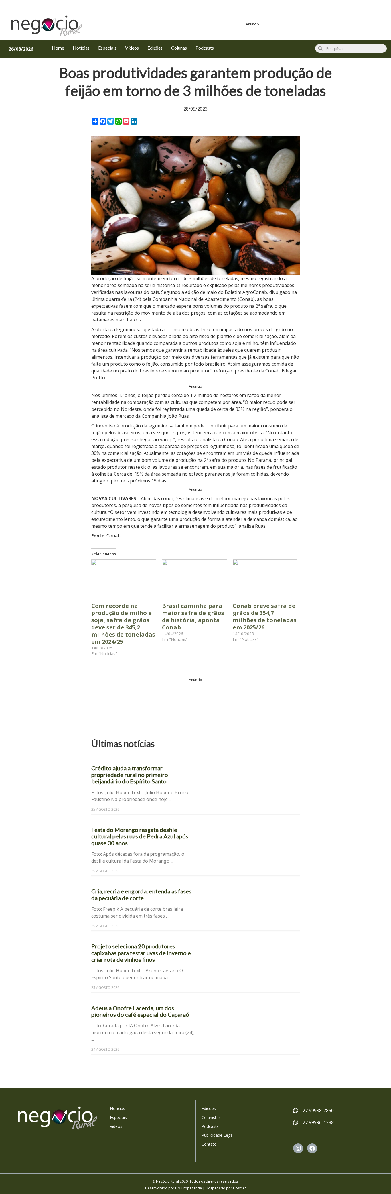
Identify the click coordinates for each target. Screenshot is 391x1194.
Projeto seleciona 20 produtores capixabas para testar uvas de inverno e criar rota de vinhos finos (141, 953)
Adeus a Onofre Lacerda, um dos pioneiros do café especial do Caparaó (140, 1011)
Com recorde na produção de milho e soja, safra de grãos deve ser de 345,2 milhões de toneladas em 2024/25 (123, 623)
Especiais (118, 1117)
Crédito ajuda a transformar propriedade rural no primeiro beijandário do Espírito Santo (129, 775)
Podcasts (210, 1126)
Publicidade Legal (218, 1135)
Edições (209, 1108)
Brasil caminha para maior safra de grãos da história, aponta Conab (193, 616)
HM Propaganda (188, 1188)
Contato (209, 1144)
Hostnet (239, 1188)
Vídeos (116, 1126)
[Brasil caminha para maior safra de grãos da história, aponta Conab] (194, 578)
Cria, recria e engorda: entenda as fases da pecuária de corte (141, 894)
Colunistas (211, 1117)
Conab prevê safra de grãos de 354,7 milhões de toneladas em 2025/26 (265, 616)
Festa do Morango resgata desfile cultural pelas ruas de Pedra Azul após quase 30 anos (139, 836)
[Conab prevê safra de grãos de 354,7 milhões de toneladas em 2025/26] (265, 578)
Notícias (117, 1108)
